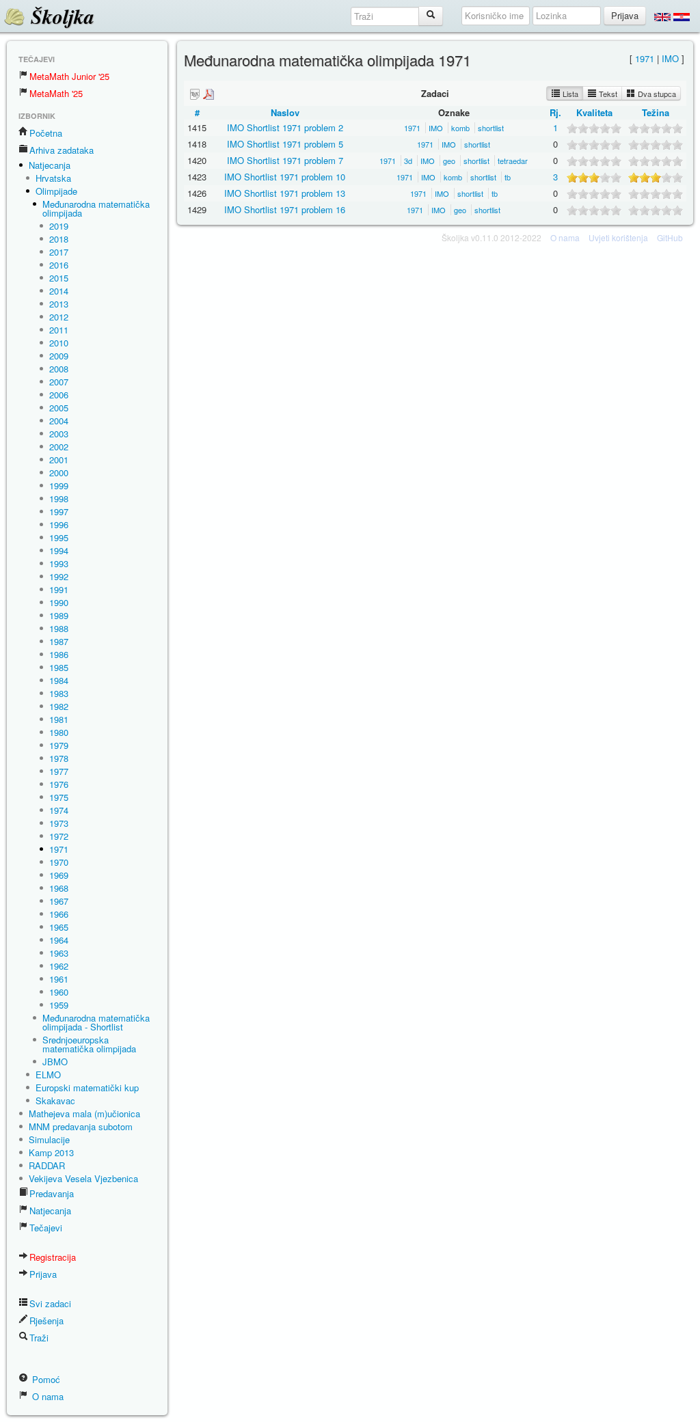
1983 (58, 693)
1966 (58, 913)
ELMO (48, 1074)
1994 (58, 550)
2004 (58, 420)
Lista (569, 93)
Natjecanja (49, 165)
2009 (58, 355)
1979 (58, 745)
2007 (58, 381)
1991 (58, 589)
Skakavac (55, 1100)
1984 (58, 680)
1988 (58, 628)
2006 (58, 394)
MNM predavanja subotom (81, 1126)
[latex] (194, 93)
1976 (58, 784)
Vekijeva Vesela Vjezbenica (83, 1178)
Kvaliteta (594, 112)
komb (460, 127)
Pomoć (44, 1379)
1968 (58, 887)
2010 (58, 342)
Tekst (607, 93)
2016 (58, 264)
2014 (58, 290)
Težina (655, 112)
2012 (58, 316)
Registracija (52, 1256)
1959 (58, 1004)
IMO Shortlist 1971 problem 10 (284, 176)
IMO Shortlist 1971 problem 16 (284, 209)
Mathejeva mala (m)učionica (84, 1113)
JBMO (55, 1061)
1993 (58, 563)
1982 (58, 706)
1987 (58, 641)
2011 (58, 329)
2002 (58, 446)
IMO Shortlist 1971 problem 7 (285, 160)
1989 (58, 615)
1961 (58, 978)
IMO (670, 58)
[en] (662, 16)
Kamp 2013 (51, 1152)
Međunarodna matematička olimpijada (96, 208)
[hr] (681, 16)
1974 (58, 810)
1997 (58, 511)
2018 (58, 238)
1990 (58, 602)
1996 (58, 524)
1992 (58, 576)
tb (507, 177)
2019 (58, 225)
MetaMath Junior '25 (69, 76)
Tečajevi (45, 1227)
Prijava (43, 1274)
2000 (58, 472)
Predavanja (51, 1193)
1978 (58, 758)
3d (408, 160)
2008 (58, 368)
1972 (58, 836)
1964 (58, 939)
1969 (58, 875)
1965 (58, 926)
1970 (58, 862)
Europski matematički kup (87, 1087)
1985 (58, 667)
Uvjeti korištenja (618, 237)
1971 (58, 849)
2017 (58, 251)
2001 (58, 459)
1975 (58, 797)
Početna (45, 132)
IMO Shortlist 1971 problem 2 (285, 127)
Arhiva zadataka (61, 149)
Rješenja (46, 1320)
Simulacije (49, 1139)
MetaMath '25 (56, 93)
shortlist (491, 127)
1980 (58, 732)
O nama (46, 1396)
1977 (58, 771)
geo (449, 160)
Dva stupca (656, 93)
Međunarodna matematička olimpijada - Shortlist (96, 1022)
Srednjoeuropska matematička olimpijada (89, 1044)
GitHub (670, 237)
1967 (58, 900)
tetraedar (513, 160)
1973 (58, 823)
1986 (58, 654)
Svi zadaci (50, 1303)
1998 (58, 498)
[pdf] (208, 93)
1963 (58, 952)
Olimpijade (56, 190)
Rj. (555, 112)
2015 (58, 277)
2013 (58, 303)
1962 (58, 965)
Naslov (285, 112)
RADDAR (47, 1165)
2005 (58, 407)
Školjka (59, 16)
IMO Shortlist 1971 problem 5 (285, 143)
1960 (58, 991)
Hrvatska (53, 178)
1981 (58, 719)
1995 (58, 537)
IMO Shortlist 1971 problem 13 (284, 193)
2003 (58, 433)
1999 (58, 485)
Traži (39, 1337)
